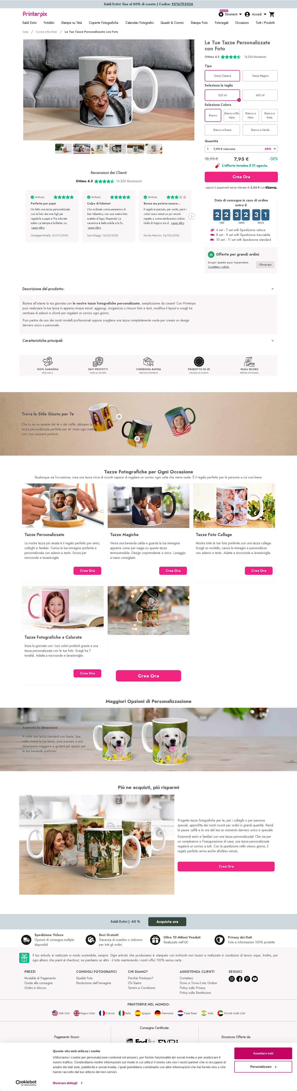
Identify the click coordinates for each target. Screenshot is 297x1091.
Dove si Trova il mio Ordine (198, 983)
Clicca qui (265, 264)
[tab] (63, 149)
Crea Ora (241, 177)
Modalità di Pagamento (40, 978)
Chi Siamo (134, 983)
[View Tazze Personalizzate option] (119, 416)
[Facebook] (239, 979)
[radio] (222, 75)
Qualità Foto (84, 978)
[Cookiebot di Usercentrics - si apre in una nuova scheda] (26, 1083)
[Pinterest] (247, 979)
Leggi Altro (38, 228)
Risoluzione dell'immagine (93, 983)
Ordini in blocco (35, 988)
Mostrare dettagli (65, 1083)
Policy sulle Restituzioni (195, 992)
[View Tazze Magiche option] (137, 439)
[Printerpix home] (35, 14)
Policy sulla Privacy (192, 988)
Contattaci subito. (219, 267)
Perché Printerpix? (140, 978)
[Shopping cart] (272, 14)
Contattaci (186, 978)
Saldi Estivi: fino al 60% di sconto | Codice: (148, 4)
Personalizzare (261, 1066)
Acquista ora (167, 921)
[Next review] (192, 216)
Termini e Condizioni (141, 988)
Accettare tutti (263, 1053)
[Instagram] (232, 979)
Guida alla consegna (38, 983)
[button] (241, 149)
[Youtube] (255, 979)
